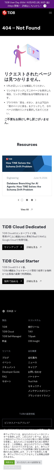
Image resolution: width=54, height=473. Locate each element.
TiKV (30, 331)
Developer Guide (11, 372)
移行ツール (33, 327)
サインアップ (11, 247)
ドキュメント (9, 367)
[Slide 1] (22, 200)
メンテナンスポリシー (39, 391)
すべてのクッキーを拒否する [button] (28, 462)
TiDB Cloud (8, 331)
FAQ (4, 376)
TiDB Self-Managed (11, 336)
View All (25, 209)
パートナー (33, 376)
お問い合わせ (34, 372)
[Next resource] (35, 200)
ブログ (5, 357)
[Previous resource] (18, 200)
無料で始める (11, 281)
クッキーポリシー (12, 467)
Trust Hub (33, 381)
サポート (6, 381)
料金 (4, 341)
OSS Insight (33, 341)
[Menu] (50, 13)
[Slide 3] (32, 200)
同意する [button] (9, 462)
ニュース (32, 362)
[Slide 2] (27, 200)
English (8, 317)
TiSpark (31, 336)
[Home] (8, 12)
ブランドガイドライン (39, 395)
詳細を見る (32, 247)
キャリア (32, 367)
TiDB (4, 327)
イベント (6, 362)
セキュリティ (34, 386)
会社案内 (32, 357)
